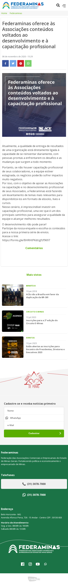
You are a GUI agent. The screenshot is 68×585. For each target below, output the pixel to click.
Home (4, 13)
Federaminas (16, 13)
